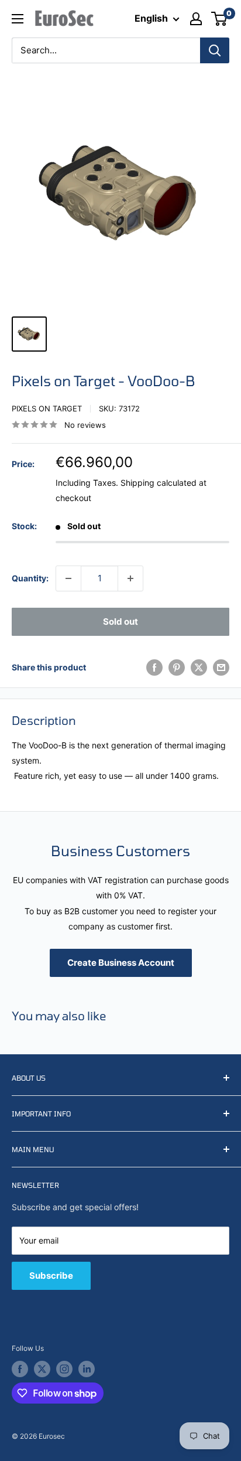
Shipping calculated (158, 483)
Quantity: (30, 578)
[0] (219, 19)
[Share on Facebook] (154, 667)
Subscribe (51, 1275)
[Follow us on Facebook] (20, 1369)
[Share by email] (221, 667)
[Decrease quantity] (68, 578)
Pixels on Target (47, 408)
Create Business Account (120, 962)
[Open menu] (17, 18)
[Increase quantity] (130, 578)
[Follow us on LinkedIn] (86, 1369)
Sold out (120, 621)
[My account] (196, 18)
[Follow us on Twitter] (42, 1369)
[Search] (214, 50)
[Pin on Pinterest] (176, 667)
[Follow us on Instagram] (64, 1369)
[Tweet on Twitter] (199, 667)
